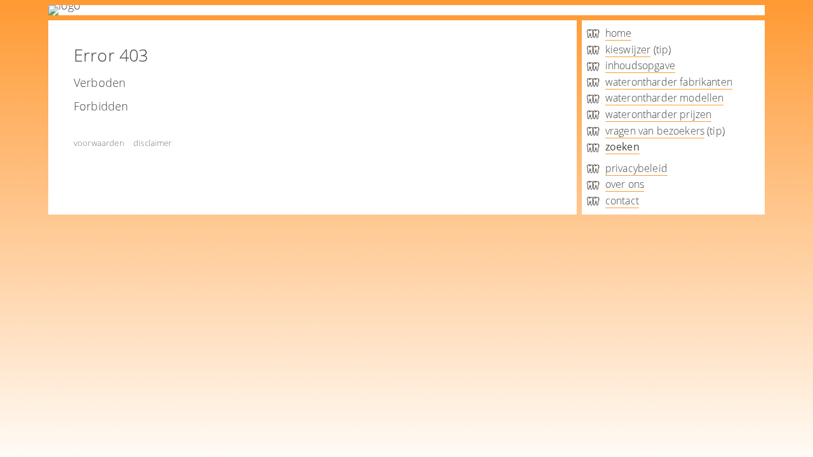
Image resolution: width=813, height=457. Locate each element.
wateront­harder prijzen (658, 114)
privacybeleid (636, 168)
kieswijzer (628, 49)
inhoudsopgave (640, 65)
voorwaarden (99, 143)
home (618, 33)
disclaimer (152, 143)
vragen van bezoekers (654, 131)
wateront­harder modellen (664, 98)
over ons (624, 184)
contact (622, 201)
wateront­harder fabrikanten (668, 82)
